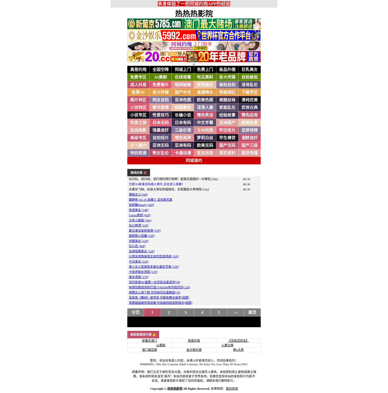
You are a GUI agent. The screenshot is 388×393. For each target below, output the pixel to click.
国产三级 (249, 145)
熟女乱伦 (160, 153)
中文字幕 (205, 122)
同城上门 (183, 69)
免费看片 (160, 84)
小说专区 (138, 115)
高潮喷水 (205, 92)
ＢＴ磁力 (138, 145)
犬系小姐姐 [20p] (140, 220)
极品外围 (227, 69)
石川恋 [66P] (137, 246)
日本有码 (183, 122)
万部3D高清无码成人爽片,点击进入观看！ (157, 184)
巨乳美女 (249, 69)
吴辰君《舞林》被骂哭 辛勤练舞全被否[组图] (159, 297)
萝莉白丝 (205, 138)
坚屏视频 (249, 130)
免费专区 (138, 77)
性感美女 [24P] (139, 210)
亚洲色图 (183, 100)
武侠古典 (249, 107)
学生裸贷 (227, 138)
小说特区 (138, 107)
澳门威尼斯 (149, 349)
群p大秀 (238, 349)
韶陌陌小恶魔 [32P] (142, 235)
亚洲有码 (183, 145)
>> (235, 312)
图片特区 (138, 100)
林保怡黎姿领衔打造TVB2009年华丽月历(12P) (159, 287)
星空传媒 (249, 153)
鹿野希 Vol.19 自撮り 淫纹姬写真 (150, 199)
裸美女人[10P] (138, 194)
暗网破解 (183, 84)
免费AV (138, 92)
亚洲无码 (160, 145)
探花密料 (227, 153)
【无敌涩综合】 (238, 340)
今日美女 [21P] (139, 261)
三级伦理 (183, 130)
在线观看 (183, 77)
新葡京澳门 (149, 340)
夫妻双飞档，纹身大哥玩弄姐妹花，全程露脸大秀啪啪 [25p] (169, 189)
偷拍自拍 (227, 84)
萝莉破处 (205, 84)
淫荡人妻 (205, 107)
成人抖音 (138, 84)
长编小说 (183, 115)
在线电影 (138, 130)
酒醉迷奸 (249, 138)
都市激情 (160, 107)
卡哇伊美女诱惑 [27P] (143, 272)
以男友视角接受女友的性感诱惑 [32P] (154, 256)
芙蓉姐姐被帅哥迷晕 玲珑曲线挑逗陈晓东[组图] (160, 302)
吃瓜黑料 (205, 77)
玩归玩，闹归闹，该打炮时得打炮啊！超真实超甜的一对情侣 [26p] (173, 179)
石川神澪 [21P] (139, 225)
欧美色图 (205, 100)
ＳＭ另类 (205, 130)
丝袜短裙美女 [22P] (142, 251)
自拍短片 (160, 138)
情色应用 (249, 115)
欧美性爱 (249, 122)
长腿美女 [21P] (139, 241)
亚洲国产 (227, 122)
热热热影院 (194, 14)
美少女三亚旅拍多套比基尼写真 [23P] (154, 266)
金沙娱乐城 (194, 349)
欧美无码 (205, 145)
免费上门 (205, 69)
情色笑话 (205, 115)
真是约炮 (138, 69)
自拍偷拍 (249, 77)
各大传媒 (227, 77)
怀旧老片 (227, 130)
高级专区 (138, 138)
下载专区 (249, 92)
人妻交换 (227, 345)
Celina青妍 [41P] (140, 215)
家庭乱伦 (227, 107)
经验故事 (227, 115)
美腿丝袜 (227, 100)
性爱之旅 (138, 122)
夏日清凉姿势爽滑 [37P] (145, 230)
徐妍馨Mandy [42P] (141, 205)
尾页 (252, 312)
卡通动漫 (183, 153)
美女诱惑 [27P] (139, 277)
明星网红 (227, 92)
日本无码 (160, 122)
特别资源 (138, 153)
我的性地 (232, 388)
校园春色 (183, 107)
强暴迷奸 (160, 130)
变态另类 (205, 153)
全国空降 (160, 69)
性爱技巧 (160, 115)
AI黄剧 (160, 77)
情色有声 (183, 138)
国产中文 (183, 92)
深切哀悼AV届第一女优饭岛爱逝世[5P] (154, 282)
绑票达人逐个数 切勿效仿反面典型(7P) (154, 292)
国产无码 (227, 145)
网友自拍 (160, 100)
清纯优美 (249, 100)
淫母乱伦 (249, 84)
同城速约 (194, 160)
